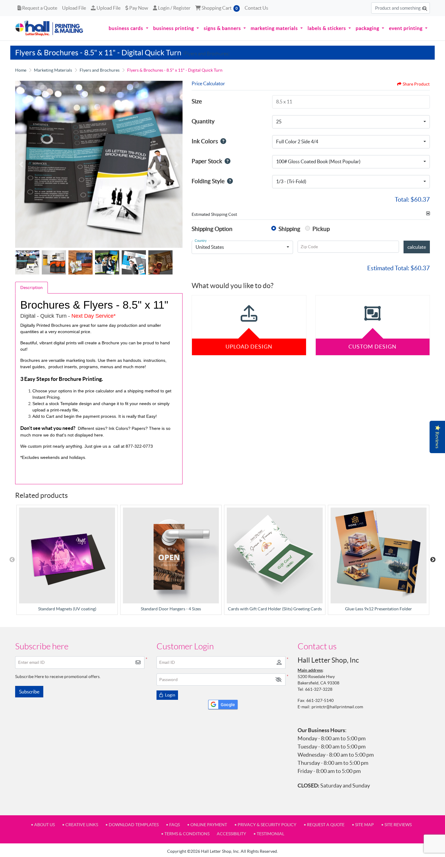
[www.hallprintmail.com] (49, 28)
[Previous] (21, 164)
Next (433, 560)
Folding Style (208, 181)
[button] (278, 680)
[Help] (222, 141)
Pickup (321, 229)
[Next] (176, 164)
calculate (416, 247)
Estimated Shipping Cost (214, 214)
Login (169, 695)
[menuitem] (128, 28)
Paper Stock (207, 161)
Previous (12, 560)
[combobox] (351, 121)
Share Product (416, 84)
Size (197, 101)
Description (31, 287)
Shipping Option (212, 229)
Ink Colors (205, 141)
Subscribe (29, 691)
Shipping (289, 229)
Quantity (203, 121)
